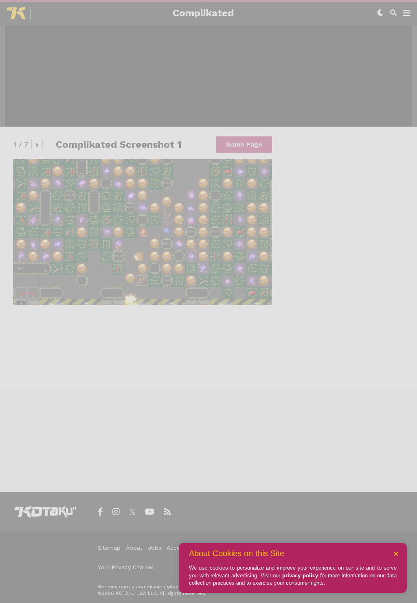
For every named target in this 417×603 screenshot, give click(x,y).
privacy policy (300, 575)
